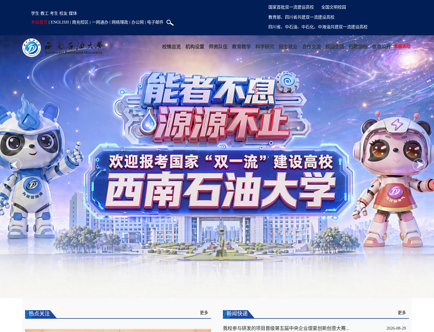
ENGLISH (60, 22)
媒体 (73, 13)
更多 (204, 312)
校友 (63, 13)
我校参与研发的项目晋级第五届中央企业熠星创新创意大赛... (286, 328)
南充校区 (80, 22)
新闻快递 (237, 314)
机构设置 (194, 46)
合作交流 (311, 46)
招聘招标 (358, 46)
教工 (44, 13)
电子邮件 (155, 22)
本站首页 (39, 22)
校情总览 (171, 46)
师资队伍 (218, 46)
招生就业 (288, 46)
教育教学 (241, 46)
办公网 (137, 22)
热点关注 (39, 314)
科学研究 (264, 46)
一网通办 (100, 22)
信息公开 (381, 46)
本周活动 (402, 46)
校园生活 (334, 46)
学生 (35, 13)
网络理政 (120, 22)
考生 (54, 13)
